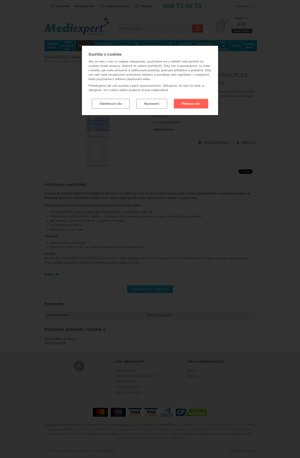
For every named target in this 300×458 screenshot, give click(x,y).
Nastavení (151, 103)
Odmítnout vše (111, 103)
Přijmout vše (191, 103)
